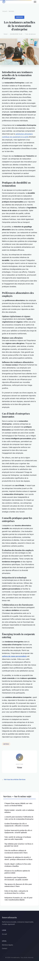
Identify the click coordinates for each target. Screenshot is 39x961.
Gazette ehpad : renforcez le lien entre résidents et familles (17, 865)
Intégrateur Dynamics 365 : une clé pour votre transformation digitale (18, 899)
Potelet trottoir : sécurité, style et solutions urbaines (19, 811)
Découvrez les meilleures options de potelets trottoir (17, 872)
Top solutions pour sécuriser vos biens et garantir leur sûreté (18, 845)
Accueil (4, 11)
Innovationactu (9, 917)
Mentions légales (7, 945)
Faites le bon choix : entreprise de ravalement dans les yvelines (16, 892)
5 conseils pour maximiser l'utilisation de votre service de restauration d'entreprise (19, 818)
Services (11, 11)
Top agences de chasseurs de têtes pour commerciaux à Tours (18, 885)
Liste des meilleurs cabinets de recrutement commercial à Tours (16, 851)
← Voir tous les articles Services (13, 779)
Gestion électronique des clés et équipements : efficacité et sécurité (16, 825)
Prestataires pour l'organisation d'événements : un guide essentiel (16, 878)
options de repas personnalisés (14, 656)
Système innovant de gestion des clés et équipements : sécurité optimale (18, 831)
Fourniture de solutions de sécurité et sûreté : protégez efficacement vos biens (18, 858)
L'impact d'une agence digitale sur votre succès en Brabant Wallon (18, 804)
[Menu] (35, 1)
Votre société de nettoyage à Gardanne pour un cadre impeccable (17, 838)
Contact (4, 948)
